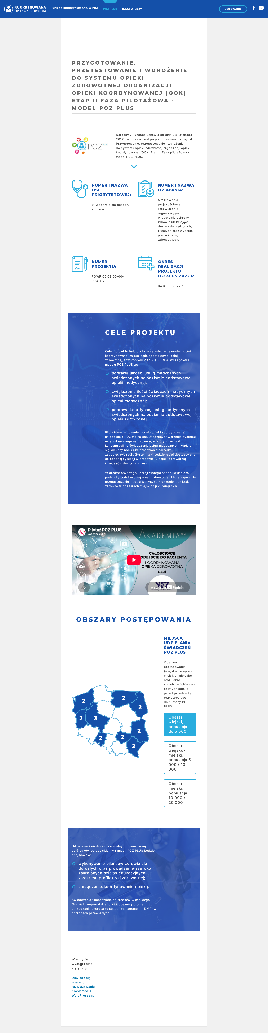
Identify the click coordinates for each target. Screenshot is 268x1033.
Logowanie (233, 8)
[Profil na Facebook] (254, 8)
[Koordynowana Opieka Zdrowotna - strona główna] (25, 9)
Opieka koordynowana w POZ (75, 7)
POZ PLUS (110, 8)
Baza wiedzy (132, 8)
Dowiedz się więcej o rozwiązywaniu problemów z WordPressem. (83, 986)
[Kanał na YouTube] (261, 8)
